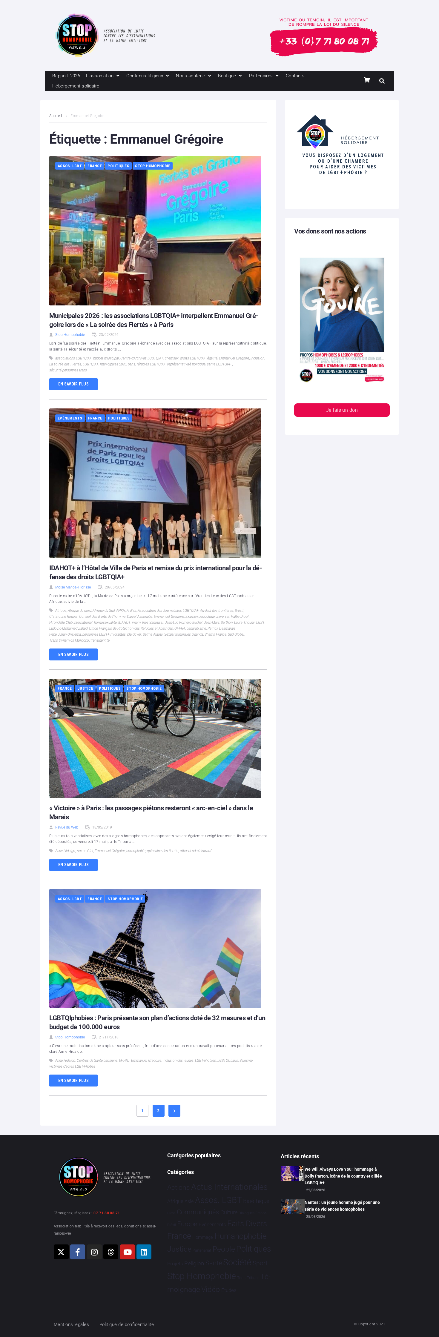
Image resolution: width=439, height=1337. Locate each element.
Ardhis (131, 610)
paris (131, 364)
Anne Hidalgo (65, 851)
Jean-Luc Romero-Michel (183, 622)
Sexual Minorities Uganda (183, 634)
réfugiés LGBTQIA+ (151, 364)
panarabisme (196, 628)
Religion (194, 1263)
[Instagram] (94, 1251)
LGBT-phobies (205, 1060)
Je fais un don (342, 410)
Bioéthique (256, 1201)
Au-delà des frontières (216, 610)
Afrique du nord (79, 610)
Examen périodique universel (207, 616)
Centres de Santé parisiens (97, 1060)
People (224, 1249)
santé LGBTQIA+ (219, 364)
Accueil (55, 116)
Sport (260, 1263)
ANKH (120, 610)
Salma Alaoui (153, 634)
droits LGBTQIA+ (193, 358)
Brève (171, 1213)
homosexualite (105, 622)
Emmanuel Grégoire (234, 358)
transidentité (100, 640)
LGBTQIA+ (91, 364)
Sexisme (246, 1060)
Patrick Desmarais (222, 628)
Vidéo (210, 1289)
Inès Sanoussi (152, 622)
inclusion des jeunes (178, 1060)
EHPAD (124, 1060)
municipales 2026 (113, 364)
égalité (212, 358)
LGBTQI (223, 1060)
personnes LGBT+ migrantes (104, 634)
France (95, 166)
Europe (187, 1224)
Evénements (70, 418)
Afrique (60, 610)
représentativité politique (186, 364)
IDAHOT (124, 622)
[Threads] (110, 1251)
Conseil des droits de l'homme (102, 616)
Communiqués (198, 1212)
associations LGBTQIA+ (73, 358)
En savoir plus (73, 384)
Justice (85, 688)
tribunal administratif (195, 851)
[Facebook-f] (77, 1251)
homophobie (135, 851)
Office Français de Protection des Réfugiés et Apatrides (131, 628)
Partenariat (202, 1250)
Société (237, 1262)
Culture (228, 1212)
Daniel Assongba (139, 616)
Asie (189, 1201)
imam (136, 622)
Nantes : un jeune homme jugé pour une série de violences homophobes (342, 1205)
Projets (175, 1264)
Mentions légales (71, 1324)
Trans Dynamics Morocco (69, 640)
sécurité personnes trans (68, 370)
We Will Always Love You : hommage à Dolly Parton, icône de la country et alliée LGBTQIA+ (343, 1176)
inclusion (257, 358)
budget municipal (106, 358)
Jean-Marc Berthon (218, 622)
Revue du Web (66, 827)
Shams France (215, 634)
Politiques (118, 166)
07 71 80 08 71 (106, 1213)
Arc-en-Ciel (85, 851)
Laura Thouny (244, 622)
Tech (241, 1277)
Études (229, 1290)
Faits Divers (247, 1223)
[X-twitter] (61, 1251)
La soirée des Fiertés (65, 364)
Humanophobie (240, 1236)
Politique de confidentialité (126, 1324)
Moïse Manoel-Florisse (73, 587)
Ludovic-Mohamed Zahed (68, 628)
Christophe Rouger (63, 616)
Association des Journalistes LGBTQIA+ (168, 610)
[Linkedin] (143, 1251)
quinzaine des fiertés (162, 851)
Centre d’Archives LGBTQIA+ (141, 358)
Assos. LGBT (70, 166)
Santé (213, 1263)
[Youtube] (127, 1251)
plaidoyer (134, 634)
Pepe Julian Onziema (65, 634)
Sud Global (236, 634)
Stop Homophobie (152, 166)
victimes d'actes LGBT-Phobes (72, 1066)
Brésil (239, 610)
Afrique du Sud (104, 610)
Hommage (202, 1237)
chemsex (172, 358)
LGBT (260, 622)
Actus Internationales (229, 1187)
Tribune (253, 1278)
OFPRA (179, 628)
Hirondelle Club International (71, 622)
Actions (178, 1188)
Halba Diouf (240, 616)
